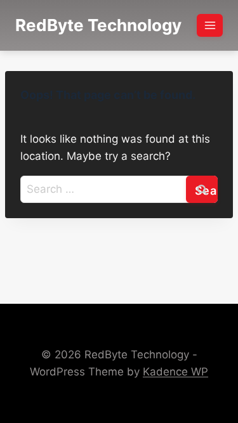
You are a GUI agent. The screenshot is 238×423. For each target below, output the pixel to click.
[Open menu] (210, 25)
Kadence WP (175, 371)
